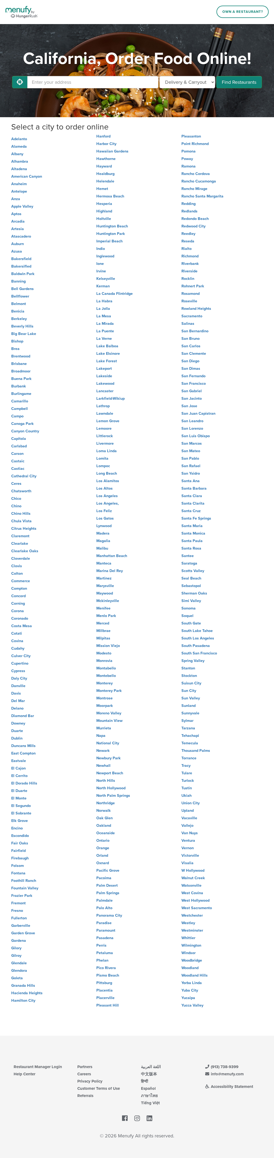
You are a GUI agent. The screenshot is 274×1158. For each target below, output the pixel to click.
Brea (15, 348)
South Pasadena (195, 645)
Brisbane (19, 363)
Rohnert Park (192, 286)
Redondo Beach (195, 218)
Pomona (188, 151)
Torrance (188, 758)
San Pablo (190, 458)
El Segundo (21, 805)
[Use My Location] (20, 82)
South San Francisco (199, 653)
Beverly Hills (22, 326)
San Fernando (193, 376)
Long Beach (106, 473)
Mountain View (109, 720)
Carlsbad (19, 446)
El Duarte (19, 790)
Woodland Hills (194, 975)
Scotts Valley (192, 571)
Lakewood (105, 383)
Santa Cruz (191, 511)
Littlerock (104, 436)
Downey (18, 723)
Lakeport (104, 368)
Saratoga (189, 563)
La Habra (104, 301)
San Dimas (190, 368)
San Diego (190, 361)
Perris (101, 945)
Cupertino (19, 663)
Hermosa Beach (110, 196)
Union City (190, 803)
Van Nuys (189, 833)
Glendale (19, 963)
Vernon (187, 848)
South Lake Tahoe (197, 630)
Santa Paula (192, 541)
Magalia (103, 541)
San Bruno (190, 338)
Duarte (17, 731)
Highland (104, 211)
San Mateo (190, 451)
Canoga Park (22, 423)
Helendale (105, 181)
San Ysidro (190, 473)
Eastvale (18, 761)
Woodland (190, 968)
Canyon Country (25, 431)
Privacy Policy (89, 1081)
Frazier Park (21, 895)
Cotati (16, 633)
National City (107, 743)
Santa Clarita (192, 503)
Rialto (186, 248)
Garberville (20, 925)
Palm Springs (107, 893)
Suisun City (191, 683)
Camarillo (19, 401)
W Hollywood (192, 870)
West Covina (192, 893)
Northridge (105, 803)
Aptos (16, 214)
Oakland (103, 825)
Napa (100, 735)
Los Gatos (105, 518)
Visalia (187, 863)
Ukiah (186, 795)
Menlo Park (106, 616)
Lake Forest (106, 361)
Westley (188, 923)
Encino (17, 828)
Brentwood (20, 356)
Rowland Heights (196, 308)
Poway (187, 159)
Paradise (104, 923)
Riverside (189, 271)
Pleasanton (191, 136)
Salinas (187, 323)
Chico (16, 498)
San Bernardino (194, 331)
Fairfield (18, 850)
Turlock (187, 780)
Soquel (187, 616)
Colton (17, 573)
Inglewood (105, 256)
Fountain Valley (24, 888)
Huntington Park (110, 233)
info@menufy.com (227, 1074)
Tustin (186, 788)
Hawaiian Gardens (112, 151)
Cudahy (17, 648)
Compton (19, 588)
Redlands (189, 211)
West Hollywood (195, 900)
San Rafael (190, 466)
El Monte (18, 798)
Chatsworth (21, 491)
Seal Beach (191, 578)
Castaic (17, 461)
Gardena (18, 940)
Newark (103, 750)
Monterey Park (109, 690)
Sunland (188, 705)
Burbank (18, 386)
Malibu (102, 548)
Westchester (192, 915)
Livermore (105, 443)
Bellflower (20, 296)
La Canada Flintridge (114, 293)
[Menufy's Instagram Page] (137, 1118)
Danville (18, 686)
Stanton (188, 668)
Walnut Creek (193, 878)
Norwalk (103, 810)
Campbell (19, 408)
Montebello (106, 675)
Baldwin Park (23, 274)
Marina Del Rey (109, 571)
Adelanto (19, 139)
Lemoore (104, 428)
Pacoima (103, 878)
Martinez (104, 578)
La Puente (105, 331)
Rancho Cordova (195, 174)
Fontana (18, 873)
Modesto (103, 653)
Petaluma (104, 953)
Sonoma (188, 608)
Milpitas (103, 638)
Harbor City (106, 144)
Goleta (17, 978)
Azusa (16, 251)
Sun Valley (190, 698)
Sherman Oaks (194, 593)
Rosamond (190, 293)
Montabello (106, 668)
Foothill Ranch (23, 880)
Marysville (105, 586)
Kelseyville (105, 278)
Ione (100, 263)
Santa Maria (192, 526)
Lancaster (104, 391)
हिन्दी (144, 1081)
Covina (17, 641)
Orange (102, 848)
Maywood (104, 593)
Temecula (189, 743)
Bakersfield (21, 259)
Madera (102, 533)
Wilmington (191, 945)
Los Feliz (104, 511)
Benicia (17, 311)
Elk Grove (19, 820)
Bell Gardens (22, 289)
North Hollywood (110, 788)
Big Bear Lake (23, 334)
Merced (102, 623)
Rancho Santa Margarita (202, 196)
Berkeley (19, 319)
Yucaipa (188, 998)
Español (148, 1088)
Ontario (102, 840)
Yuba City (189, 990)
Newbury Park (108, 758)
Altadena (19, 169)
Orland (102, 855)
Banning (18, 281)
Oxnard (102, 863)
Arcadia (18, 221)
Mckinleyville (107, 601)
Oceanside (105, 833)
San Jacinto (191, 398)
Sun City (188, 690)
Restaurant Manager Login (38, 1066)
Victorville (190, 855)
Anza (15, 199)
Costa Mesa (21, 626)
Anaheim (19, 184)
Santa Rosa (191, 548)
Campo (17, 416)
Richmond (190, 256)
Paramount (105, 930)
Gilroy (16, 955)
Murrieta (103, 728)
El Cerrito (19, 776)
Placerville (105, 998)
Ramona (188, 166)
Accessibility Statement (231, 1086)
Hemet (102, 188)
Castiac (17, 468)
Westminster (192, 930)
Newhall (103, 765)
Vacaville (189, 818)
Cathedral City (23, 476)
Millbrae (103, 630)
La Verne (104, 338)
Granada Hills (23, 985)
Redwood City (193, 226)
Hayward (104, 166)
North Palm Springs (113, 795)
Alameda (19, 146)
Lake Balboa (107, 346)
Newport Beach (109, 773)
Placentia (104, 990)
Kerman (103, 286)
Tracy (186, 765)
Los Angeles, (107, 503)
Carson (17, 453)
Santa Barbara (194, 488)
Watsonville (191, 885)
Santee (187, 556)
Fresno (17, 910)
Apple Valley (22, 206)
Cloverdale (20, 558)
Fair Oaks (19, 843)
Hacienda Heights (27, 993)
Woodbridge (191, 960)
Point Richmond (195, 144)
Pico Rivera (106, 968)
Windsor (188, 953)
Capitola (18, 438)
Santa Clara (191, 496)
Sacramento (191, 316)
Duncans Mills (23, 746)
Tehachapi (190, 735)
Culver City (21, 656)
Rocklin (187, 278)
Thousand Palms (195, 750)
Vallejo (187, 825)
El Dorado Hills (24, 783)
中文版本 (149, 1074)
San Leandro (192, 421)
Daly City (19, 678)
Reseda (187, 241)
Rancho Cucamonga (198, 181)
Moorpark (104, 705)
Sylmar (187, 720)
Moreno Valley (108, 713)
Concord (18, 596)
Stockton (189, 675)
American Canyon (26, 176)
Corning (18, 603)
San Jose (189, 406)
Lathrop (103, 406)
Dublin (16, 738)
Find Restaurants (239, 82)
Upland (187, 810)
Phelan (102, 960)
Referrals (85, 1095)
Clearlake (19, 543)
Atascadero (21, 236)
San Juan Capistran (198, 413)
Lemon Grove (107, 421)
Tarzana (188, 728)
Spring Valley (192, 660)
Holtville (103, 218)
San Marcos (191, 443)
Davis (16, 693)
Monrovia (104, 660)
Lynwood (104, 526)
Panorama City (109, 915)
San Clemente (193, 353)
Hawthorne (106, 159)
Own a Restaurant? (242, 12)
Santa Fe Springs (196, 518)
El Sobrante (21, 813)
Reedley (188, 233)
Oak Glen (104, 818)
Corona (17, 611)
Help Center (24, 1074)
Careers (84, 1074)
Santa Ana (190, 481)
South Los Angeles (197, 638)
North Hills (105, 780)
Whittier (188, 938)
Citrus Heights (23, 528)
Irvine (101, 271)
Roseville (189, 301)
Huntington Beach (112, 226)
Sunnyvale (190, 713)
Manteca (103, 563)
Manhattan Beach (111, 556)
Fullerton (19, 918)
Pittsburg (104, 983)
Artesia (17, 229)
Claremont (20, 536)
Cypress (18, 671)
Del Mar (18, 701)
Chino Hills (21, 513)
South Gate (191, 623)
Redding (188, 203)
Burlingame (21, 393)
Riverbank (190, 263)
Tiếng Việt (150, 1102)
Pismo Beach (107, 975)
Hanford (103, 136)
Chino (16, 506)
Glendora (19, 970)
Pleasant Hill (107, 1005)
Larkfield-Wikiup (110, 398)
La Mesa (103, 316)
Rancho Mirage (194, 188)
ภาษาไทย (149, 1095)
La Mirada (105, 323)
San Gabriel (191, 391)
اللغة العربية (151, 1066)
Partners (84, 1066)
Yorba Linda (191, 983)
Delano (17, 708)
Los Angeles (107, 496)
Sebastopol (191, 586)
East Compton (23, 753)
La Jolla (103, 308)
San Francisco (193, 383)
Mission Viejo (108, 645)
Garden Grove (23, 933)
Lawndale (104, 413)
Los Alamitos (107, 481)
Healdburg (105, 174)
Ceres (16, 483)
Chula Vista (21, 521)
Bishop (17, 341)
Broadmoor (21, 371)
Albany (17, 154)
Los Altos (104, 488)
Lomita (102, 458)
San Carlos (190, 346)
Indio (100, 248)
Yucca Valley (192, 1005)
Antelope (19, 191)
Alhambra (19, 161)
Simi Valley (191, 601)
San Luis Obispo (195, 436)
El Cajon (18, 768)
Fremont (18, 903)
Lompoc (103, 466)
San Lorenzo (192, 428)
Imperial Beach (109, 241)
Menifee (103, 608)
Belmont (18, 304)
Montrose (104, 698)
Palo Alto (104, 908)
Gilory (16, 948)
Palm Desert (107, 885)
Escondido (20, 835)
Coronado (19, 618)
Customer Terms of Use (98, 1088)
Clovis (16, 566)
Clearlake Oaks (24, 551)
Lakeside (104, 376)
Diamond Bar (22, 716)
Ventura (188, 840)
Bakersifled (21, 266)
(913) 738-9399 (224, 1066)
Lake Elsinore (108, 353)
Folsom (17, 865)
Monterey (104, 683)
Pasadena (104, 938)
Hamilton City (23, 1000)
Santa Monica (193, 533)
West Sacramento (196, 908)
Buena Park (21, 378)
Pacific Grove (107, 870)
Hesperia (104, 203)
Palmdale (104, 900)
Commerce (20, 581)
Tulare (186, 773)
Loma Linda (106, 451)
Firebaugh (20, 858)
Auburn (17, 244)
